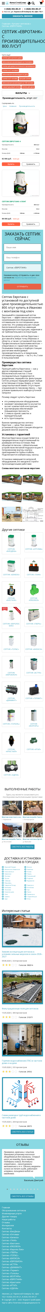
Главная (6, 23)
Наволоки (8, 874)
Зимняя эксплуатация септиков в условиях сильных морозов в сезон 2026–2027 (22, 954)
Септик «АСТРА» (10, 1264)
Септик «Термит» (10, 1270)
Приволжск (31, 894)
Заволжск (30, 885)
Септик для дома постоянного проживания (18, 66)
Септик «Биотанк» (11, 1243)
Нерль (29, 874)
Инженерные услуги (12, 1213)
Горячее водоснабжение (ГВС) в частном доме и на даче (22, 1062)
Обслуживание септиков (14, 1210)
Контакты (7, 1228)
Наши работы (8, 1219)
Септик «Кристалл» (11, 1282)
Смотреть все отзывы (23, 1196)
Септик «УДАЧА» (10, 1288)
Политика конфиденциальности (26, 1303)
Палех (29, 892)
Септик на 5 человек (10, 79)
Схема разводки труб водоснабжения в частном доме (21, 1116)
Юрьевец (8, 883)
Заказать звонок (22, 16)
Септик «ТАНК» (9, 1240)
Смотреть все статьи (22, 1132)
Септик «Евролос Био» (13, 1249)
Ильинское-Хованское (12, 869)
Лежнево (8, 890)
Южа (28, 899)
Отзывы (6, 1222)
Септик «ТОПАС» (10, 1255)
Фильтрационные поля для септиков (20, 1008)
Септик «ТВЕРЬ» (10, 1252)
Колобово (30, 887)
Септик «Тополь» (10, 1273)
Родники (30, 878)
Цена (5, 106)
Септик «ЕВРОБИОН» (12, 1261)
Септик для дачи (28, 87)
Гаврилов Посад (10, 885)
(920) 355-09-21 (12, 9)
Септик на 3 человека (10, 70)
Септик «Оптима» (10, 1234)
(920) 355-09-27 (32, 9)
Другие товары (9, 1216)
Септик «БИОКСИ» (11, 1258)
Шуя (6, 899)
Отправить (22, 286)
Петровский (31, 876)
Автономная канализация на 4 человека (17, 62)
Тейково (7, 881)
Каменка (30, 869)
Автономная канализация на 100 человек (18, 83)
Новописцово (9, 892)
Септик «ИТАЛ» (9, 1285)
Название (12, 106)
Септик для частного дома (12, 58)
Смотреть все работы (22, 846)
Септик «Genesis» (10, 1237)
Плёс (6, 894)
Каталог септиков (21, 23)
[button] (7, 1189)
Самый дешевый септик (11, 87)
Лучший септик (25, 79)
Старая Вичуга (32, 896)
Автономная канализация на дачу (15, 74)
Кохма (29, 872)
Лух (28, 890)
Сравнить (30, 164)
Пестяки (7, 876)
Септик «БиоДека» (11, 1231)
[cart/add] (11, 164)
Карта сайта (7, 1303)
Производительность (27, 106)
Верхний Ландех (10, 867)
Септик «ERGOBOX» (11, 1246)
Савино (7, 896)
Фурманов (30, 881)
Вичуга (29, 867)
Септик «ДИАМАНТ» (12, 1267)
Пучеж (7, 878)
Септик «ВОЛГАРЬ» (11, 1276)
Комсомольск (9, 872)
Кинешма (8, 887)
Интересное (8, 1225)
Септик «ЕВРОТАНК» (12, 1279)
